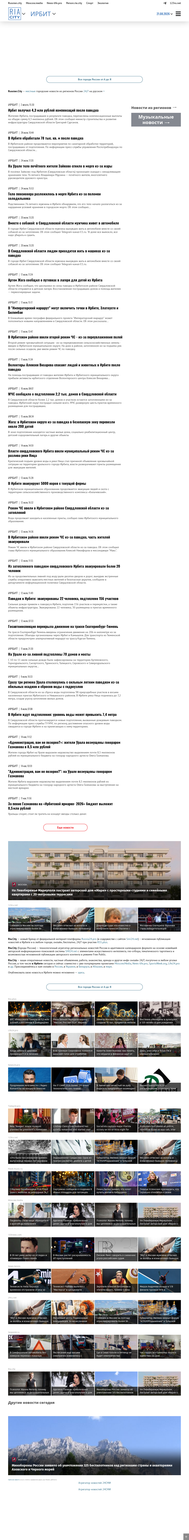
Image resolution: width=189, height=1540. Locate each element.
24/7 (86, 91)
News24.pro (14, 1104)
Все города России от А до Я (94, 79)
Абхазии (97, 1005)
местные (30, 91)
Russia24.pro (89, 978)
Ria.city (11, 1447)
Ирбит (13, 105)
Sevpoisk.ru (13, 1371)
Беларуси (84, 1005)
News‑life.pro (54, 3)
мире (109, 1005)
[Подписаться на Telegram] (165, 3)
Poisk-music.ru (15, 1207)
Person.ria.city (74, 3)
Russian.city (15, 3)
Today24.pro (14, 1145)
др (11, 1005)
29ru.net (12, 1336)
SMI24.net (71, 990)
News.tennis (14, 1305)
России (58, 1005)
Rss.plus (12, 1038)
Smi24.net (132, 978)
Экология (102, 3)
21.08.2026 (163, 14)
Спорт (89, 3)
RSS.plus (102, 981)
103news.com (15, 1273)
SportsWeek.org (158, 1002)
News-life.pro (140, 1002)
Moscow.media (34, 3)
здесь (81, 1011)
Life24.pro (174, 1002)
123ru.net (175, 3)
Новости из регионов (151, 108)
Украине (70, 1005)
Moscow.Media (123, 1002)
